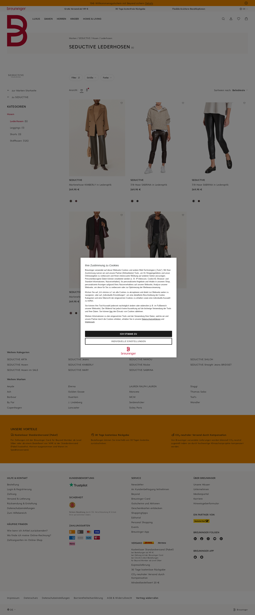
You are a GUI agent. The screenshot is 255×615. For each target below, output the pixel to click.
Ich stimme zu (128, 333)
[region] (128, 307)
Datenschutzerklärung (151, 319)
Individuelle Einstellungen (128, 341)
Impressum (90, 322)
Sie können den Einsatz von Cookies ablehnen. (121, 311)
